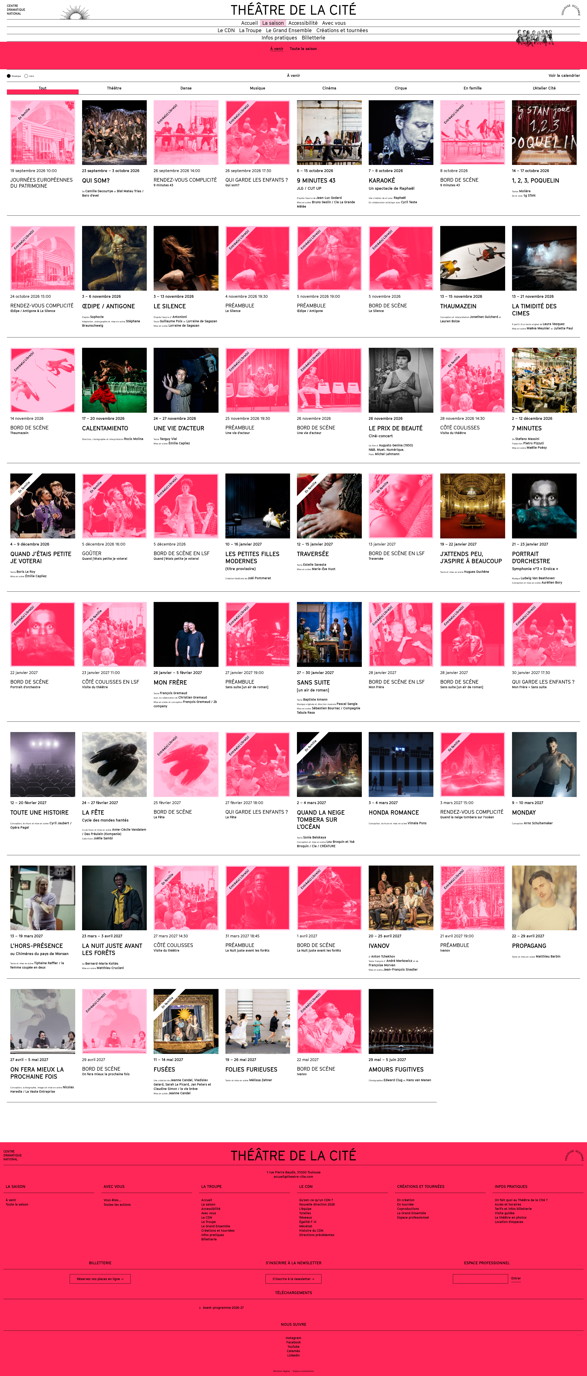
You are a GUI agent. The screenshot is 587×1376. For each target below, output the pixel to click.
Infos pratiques (279, 38)
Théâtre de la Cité (293, 10)
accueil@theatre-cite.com (293, 1176)
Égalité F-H (307, 1222)
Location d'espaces (509, 1222)
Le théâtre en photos (510, 1217)
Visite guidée (505, 1213)
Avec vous (334, 23)
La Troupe (250, 30)
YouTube (293, 1346)
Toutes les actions (117, 1204)
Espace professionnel (413, 1217)
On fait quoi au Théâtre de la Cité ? (521, 1200)
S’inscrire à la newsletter (292, 1279)
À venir (276, 48)
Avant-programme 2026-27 (223, 1307)
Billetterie (313, 38)
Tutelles (305, 1213)
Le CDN (226, 30)
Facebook (293, 1342)
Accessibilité (303, 23)
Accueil (249, 23)
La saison (273, 23)
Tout (43, 88)
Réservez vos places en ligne (99, 1279)
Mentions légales (281, 1371)
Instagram (293, 1338)
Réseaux (305, 1217)
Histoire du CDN (311, 1230)
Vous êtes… (112, 1200)
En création (405, 1200)
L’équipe (305, 1209)
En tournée (405, 1204)
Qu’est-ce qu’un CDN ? (316, 1200)
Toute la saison (303, 48)
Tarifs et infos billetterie (513, 1209)
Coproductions (408, 1209)
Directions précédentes (316, 1235)
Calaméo (293, 1351)
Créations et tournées (342, 30)
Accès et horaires (508, 1204)
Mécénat (305, 1226)
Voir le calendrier (564, 75)
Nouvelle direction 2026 (317, 1204)
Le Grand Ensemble (289, 30)
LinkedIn (293, 1355)
